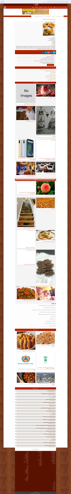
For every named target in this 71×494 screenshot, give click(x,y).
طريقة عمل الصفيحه (52, 78)
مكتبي (41, 456)
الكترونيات (41, 464)
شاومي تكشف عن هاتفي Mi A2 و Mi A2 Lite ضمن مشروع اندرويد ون (26, 159)
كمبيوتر (41, 458)
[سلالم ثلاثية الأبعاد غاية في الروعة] (26, 212)
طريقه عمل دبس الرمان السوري (29, 104)
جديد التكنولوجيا (55, 7)
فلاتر (27, 475)
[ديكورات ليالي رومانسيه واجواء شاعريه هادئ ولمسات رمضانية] (45, 120)
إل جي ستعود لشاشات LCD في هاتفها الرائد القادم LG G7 (48, 393)
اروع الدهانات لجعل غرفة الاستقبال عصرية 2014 (49, 433)
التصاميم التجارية (26, 454)
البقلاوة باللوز (53, 413)
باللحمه (44, 60)
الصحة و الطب (41, 7)
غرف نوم (51, 400)
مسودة (35, 60)
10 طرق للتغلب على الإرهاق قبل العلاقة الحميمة (49, 402)
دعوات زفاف (27, 459)
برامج (48, 7)
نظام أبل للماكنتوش (40, 460)
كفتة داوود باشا (53, 72)
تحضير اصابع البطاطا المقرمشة (51, 80)
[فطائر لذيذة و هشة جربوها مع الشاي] (26, 340)
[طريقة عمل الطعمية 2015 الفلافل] (26, 292)
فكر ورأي (51, 417)
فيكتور (27, 476)
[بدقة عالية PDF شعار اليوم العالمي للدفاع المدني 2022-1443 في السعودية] (45, 360)
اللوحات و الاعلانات (26, 455)
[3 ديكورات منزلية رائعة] (25, 168)
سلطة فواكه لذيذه (51, 97)
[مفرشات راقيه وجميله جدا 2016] (26, 257)
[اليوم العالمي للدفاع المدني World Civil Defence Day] (26, 360)
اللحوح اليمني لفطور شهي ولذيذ (48, 241)
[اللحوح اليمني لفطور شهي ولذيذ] (45, 235)
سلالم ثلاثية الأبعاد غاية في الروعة (29, 228)
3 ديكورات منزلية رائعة (31, 176)
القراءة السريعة (26, 470)
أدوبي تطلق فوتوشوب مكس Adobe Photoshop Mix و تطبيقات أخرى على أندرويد (45, 425)
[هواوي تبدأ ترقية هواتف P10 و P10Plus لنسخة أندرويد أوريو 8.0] (26, 186)
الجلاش (49, 60)
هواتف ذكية (40, 459)
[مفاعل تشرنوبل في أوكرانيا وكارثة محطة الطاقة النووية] (45, 377)
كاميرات (41, 457)
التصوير (27, 468)
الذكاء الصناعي (26, 469)
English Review (53, 463)
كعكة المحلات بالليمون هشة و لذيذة (50, 77)
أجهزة (60, 7)
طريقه (39, 60)
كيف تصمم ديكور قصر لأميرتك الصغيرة (50, 399)
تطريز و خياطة (26, 458)
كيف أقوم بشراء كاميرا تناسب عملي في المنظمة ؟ (49, 416)
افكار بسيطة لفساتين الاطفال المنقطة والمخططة (49, 422)
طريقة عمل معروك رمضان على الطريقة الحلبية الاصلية (47, 69)
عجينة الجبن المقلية (52, 74)
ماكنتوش (41, 454)
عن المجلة (54, 455)
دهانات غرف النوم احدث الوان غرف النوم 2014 (49, 445)
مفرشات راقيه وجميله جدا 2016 (29, 264)
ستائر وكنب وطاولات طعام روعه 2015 (50, 436)
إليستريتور (27, 467)
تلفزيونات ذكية (40, 465)
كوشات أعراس (53, 489)
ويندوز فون (40, 462)
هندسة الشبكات (26, 479)
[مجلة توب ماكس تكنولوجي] (35, 5)
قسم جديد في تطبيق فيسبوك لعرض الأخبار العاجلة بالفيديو (48, 408)
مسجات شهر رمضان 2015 (52, 405)
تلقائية (41, 60)
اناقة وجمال (50, 403)
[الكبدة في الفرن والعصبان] (25, 113)
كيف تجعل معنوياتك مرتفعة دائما (51, 390)
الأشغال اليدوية (50, 423)
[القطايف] (45, 203)
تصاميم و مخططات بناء (49, 429)
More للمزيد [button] (44, 2)
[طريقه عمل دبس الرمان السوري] (25, 93)
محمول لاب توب (40, 455)
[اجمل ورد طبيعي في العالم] (45, 188)
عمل (37, 60)
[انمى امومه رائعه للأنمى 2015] (45, 293)
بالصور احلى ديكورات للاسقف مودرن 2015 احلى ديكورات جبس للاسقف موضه (47, 159)
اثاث (54, 485)
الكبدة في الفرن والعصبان (30, 121)
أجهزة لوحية (40, 463)
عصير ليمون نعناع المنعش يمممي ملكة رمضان (49, 442)
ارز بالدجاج (54, 396)
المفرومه (46, 60)
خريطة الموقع (53, 459)
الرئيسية (66, 7)
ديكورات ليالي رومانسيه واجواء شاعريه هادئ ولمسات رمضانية (46, 136)
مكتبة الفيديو (50, 432)
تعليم (62, 7)
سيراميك (54, 487)
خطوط (27, 463)
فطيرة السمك (53, 439)
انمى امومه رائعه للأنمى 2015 (49, 301)
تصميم (33, 7)
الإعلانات (54, 458)
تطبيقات (45, 7)
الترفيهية (36, 7)
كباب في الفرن (51, 284)
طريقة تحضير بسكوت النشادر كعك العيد (50, 410)
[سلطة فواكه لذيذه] (45, 90)
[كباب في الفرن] (45, 266)
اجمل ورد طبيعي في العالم (49, 195)
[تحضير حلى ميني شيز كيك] (45, 167)
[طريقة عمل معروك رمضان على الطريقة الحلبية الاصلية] (45, 337)
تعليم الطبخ (48, 56)
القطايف (52, 209)
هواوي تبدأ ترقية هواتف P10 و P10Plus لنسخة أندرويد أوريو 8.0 (27, 193)
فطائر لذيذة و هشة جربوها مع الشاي (50, 71)
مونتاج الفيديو (26, 478)
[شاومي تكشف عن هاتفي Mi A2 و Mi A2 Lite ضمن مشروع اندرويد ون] (25, 148)
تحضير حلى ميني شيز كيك (50, 173)
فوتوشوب (27, 477)
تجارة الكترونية (26, 472)
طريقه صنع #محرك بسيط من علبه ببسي (50, 431)
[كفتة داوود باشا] (26, 377)
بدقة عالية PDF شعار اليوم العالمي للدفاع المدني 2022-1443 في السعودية (44, 310)
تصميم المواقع (26, 471)
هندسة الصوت (26, 480)
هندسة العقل (50, 391)
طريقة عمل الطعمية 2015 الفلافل (29, 300)
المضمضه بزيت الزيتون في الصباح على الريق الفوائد (49, 419)
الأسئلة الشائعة (53, 456)
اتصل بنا (54, 462)
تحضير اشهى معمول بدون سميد (50, 75)
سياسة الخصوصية (53, 454)
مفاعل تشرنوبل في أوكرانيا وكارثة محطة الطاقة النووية (47, 314)
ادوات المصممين (26, 460)
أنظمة (51, 7)
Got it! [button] (2, 1)
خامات (27, 462)
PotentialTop (34, 493)
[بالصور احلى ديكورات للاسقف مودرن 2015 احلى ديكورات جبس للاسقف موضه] (45, 148)
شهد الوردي (53, 327)
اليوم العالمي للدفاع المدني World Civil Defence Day (47, 312)
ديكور (51, 438)
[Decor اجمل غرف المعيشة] (26, 238)
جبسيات (54, 486)
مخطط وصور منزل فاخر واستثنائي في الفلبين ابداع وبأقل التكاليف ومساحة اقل (45, 428)
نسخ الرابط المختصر (50, 65)
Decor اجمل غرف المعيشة (30, 247)
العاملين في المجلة (53, 457)
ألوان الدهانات (50, 435)
